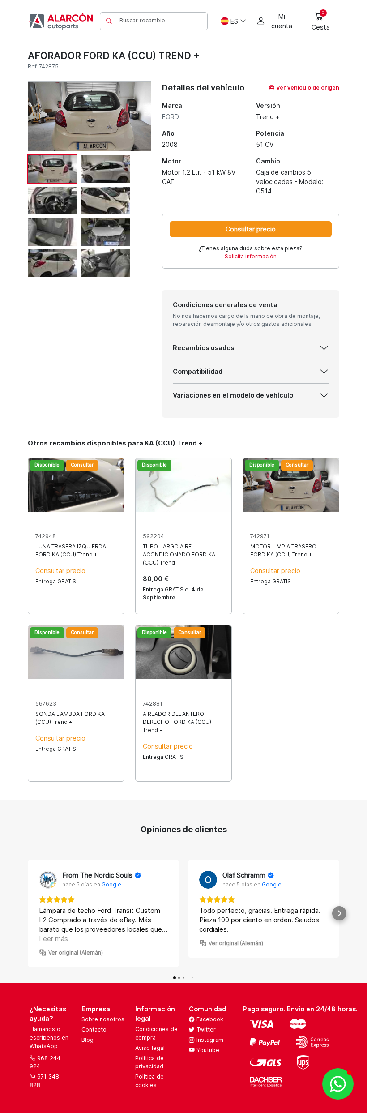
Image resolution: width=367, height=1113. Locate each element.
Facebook (209, 1019)
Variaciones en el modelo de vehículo (233, 395)
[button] (28, 913)
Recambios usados (203, 347)
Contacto (94, 1029)
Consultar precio (251, 229)
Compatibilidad (197, 371)
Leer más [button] (53, 938)
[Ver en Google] (48, 880)
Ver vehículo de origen (307, 87)
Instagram (209, 1039)
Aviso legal (150, 1048)
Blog (87, 1039)
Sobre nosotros (102, 1019)
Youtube (207, 1050)
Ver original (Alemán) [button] (75, 952)
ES (234, 21)
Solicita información (251, 256)
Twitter (205, 1029)
